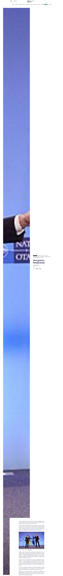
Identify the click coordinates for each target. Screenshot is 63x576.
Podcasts (31, 4)
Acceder (42, 4)
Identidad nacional (47, 256)
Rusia (44, 255)
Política (39, 255)
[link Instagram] (14, 1)
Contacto (38, 4)
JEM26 (21, 4)
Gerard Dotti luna (36, 265)
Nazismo (42, 257)
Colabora (23, 4)
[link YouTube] (15, 1)
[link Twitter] (12, 1)
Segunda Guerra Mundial (36, 257)
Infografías (27, 4)
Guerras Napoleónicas (36, 256)
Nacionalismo (42, 256)
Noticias (13, 4)
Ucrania (42, 255)
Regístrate (45, 4)
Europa (47, 255)
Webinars (35, 4)
